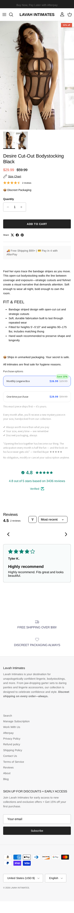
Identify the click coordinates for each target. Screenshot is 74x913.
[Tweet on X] (12, 235)
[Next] (64, 534)
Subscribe (37, 830)
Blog (6, 779)
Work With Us (11, 727)
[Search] (13, 14)
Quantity (8, 199)
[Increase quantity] (22, 207)
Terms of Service (13, 761)
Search (7, 715)
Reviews (8, 767)
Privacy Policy (11, 738)
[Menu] (4, 14)
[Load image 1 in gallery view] (37, 75)
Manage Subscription (16, 721)
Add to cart (37, 224)
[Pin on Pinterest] (22, 235)
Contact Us (10, 755)
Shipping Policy (12, 750)
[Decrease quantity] (6, 207)
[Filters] (32, 519)
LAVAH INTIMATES (20, 887)
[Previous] (9, 534)
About (6, 773)
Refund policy (11, 744)
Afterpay (8, 732)
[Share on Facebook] (17, 235)
